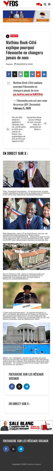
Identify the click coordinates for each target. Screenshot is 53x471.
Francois (9, 64)
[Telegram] (27, 386)
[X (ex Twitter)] (19, 386)
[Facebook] (12, 386)
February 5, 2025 (22, 108)
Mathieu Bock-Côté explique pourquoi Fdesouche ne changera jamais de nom (24, 50)
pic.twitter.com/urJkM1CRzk (28, 94)
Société (14, 36)
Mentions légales (34, 464)
